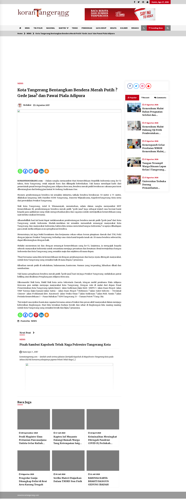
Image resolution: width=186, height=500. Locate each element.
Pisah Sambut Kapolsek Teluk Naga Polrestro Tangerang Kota (65, 345)
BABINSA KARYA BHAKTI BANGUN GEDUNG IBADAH (98, 481)
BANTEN (62, 28)
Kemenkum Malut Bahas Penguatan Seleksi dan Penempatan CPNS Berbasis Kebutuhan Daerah (154, 112)
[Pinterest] (36, 171)
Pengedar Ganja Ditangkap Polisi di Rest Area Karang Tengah (33, 481)
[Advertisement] (93, 57)
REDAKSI (135, 28)
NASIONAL (50, 28)
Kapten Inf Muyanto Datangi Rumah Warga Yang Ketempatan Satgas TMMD (68, 440)
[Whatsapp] (20, 171)
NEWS (27, 28)
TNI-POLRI (37, 28)
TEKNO (75, 28)
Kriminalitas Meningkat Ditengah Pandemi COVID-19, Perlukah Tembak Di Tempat (102, 440)
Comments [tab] (161, 97)
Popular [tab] (133, 97)
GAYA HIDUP (101, 28)
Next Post (25, 332)
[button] (144, 28)
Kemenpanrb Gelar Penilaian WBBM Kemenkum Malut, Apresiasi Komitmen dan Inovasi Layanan (154, 148)
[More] (46, 171)
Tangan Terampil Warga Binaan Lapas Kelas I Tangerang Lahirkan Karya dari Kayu (154, 166)
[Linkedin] (41, 171)
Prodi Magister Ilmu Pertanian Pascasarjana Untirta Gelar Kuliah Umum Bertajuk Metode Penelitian (32, 440)
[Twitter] (30, 171)
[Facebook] (25, 171)
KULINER (124, 28)
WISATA (113, 28)
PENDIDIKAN (87, 28)
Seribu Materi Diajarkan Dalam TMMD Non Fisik (68, 480)
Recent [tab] (146, 97)
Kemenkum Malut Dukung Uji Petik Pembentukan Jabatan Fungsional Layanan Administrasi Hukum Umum (154, 130)
